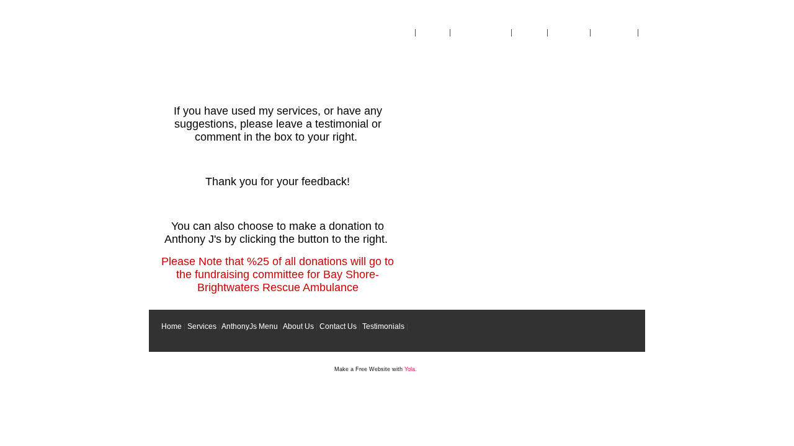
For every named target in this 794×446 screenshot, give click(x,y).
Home (402, 32)
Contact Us (568, 32)
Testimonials (614, 32)
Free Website (372, 369)
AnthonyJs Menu (480, 32)
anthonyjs (216, 70)
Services (432, 32)
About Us (529, 32)
